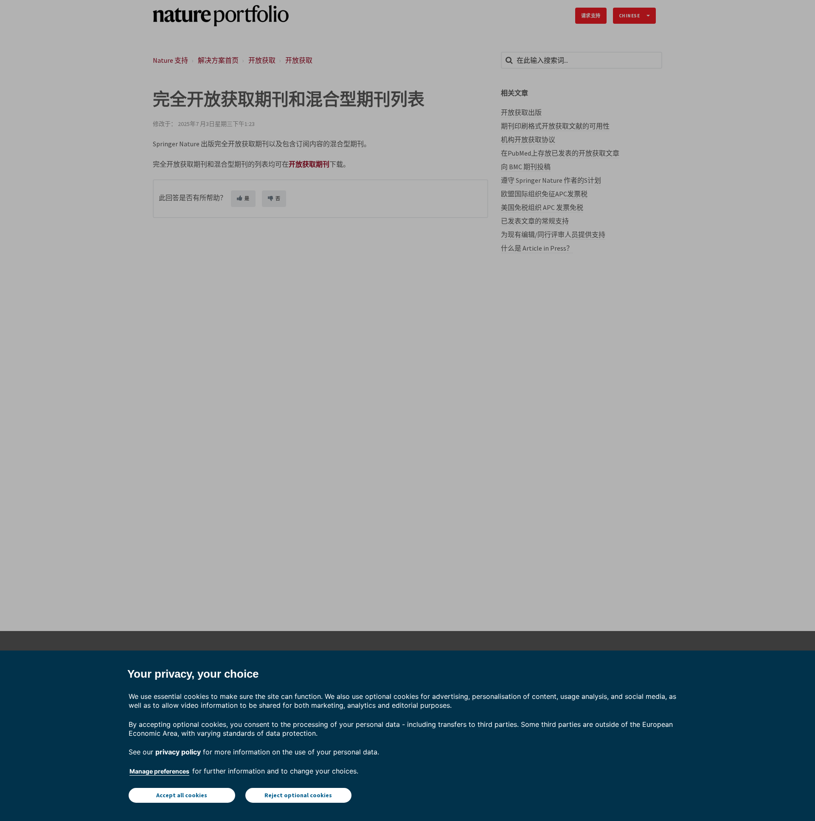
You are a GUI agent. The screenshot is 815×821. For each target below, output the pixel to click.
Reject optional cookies (298, 795)
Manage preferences (159, 771)
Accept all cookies (181, 795)
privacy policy (178, 752)
